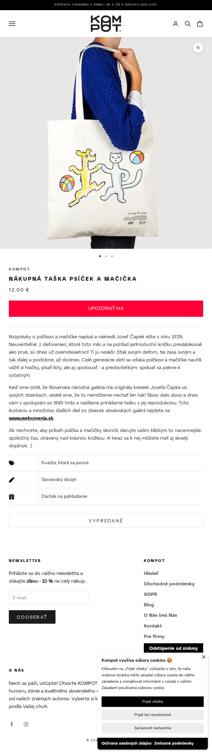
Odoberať (32, 617)
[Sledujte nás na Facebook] (11, 724)
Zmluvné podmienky (174, 743)
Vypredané (106, 520)
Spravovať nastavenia (152, 728)
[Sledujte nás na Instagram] (26, 724)
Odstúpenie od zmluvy (173, 649)
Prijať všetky (152, 701)
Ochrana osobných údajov (127, 743)
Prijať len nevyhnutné (152, 714)
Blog (149, 605)
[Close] (204, 657)
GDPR (150, 594)
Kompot (19, 269)
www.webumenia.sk (31, 418)
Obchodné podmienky (169, 584)
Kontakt (153, 626)
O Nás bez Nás (160, 615)
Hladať (151, 573)
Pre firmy (154, 636)
